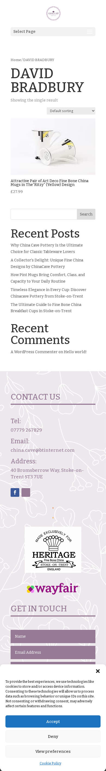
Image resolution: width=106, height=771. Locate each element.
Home (16, 60)
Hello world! (75, 352)
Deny (53, 736)
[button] (98, 671)
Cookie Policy (50, 763)
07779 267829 (26, 430)
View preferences (53, 751)
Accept (53, 721)
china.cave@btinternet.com (42, 450)
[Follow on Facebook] (15, 492)
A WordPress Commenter (34, 352)
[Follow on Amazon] (25, 492)
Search (86, 214)
